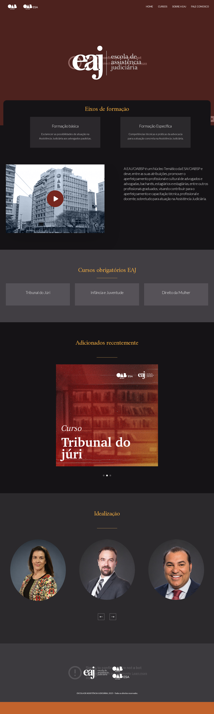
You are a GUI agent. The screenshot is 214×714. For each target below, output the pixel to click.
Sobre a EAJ (179, 6)
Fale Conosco (200, 6)
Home (149, 6)
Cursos (162, 6)
